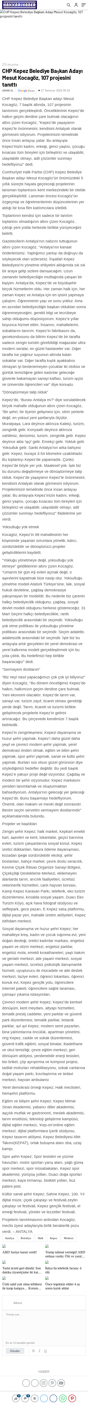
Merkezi (68, 1238)
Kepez (53, 1238)
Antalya (9, 1238)
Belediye (26, 1238)
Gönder (15, 1351)
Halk (40, 1238)
